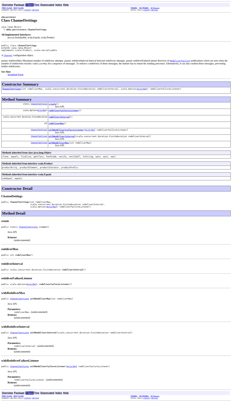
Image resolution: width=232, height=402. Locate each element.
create (52, 104)
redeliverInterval (59, 117)
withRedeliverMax (59, 143)
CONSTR (27, 10)
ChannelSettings (11, 89)
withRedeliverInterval (62, 136)
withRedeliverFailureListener (66, 130)
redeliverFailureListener (64, 110)
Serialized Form (15, 74)
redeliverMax (56, 123)
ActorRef (142, 89)
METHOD (35, 10)
